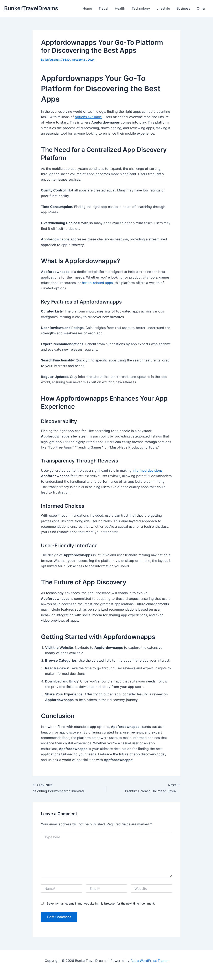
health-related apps (97, 283)
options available (88, 117)
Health (120, 8)
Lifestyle (163, 8)
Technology (141, 8)
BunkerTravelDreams (31, 8)
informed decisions (147, 470)
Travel (103, 8)
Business (183, 8)
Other (201, 8)
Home (87, 8)
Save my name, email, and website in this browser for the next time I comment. (101, 903)
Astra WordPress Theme (149, 961)
